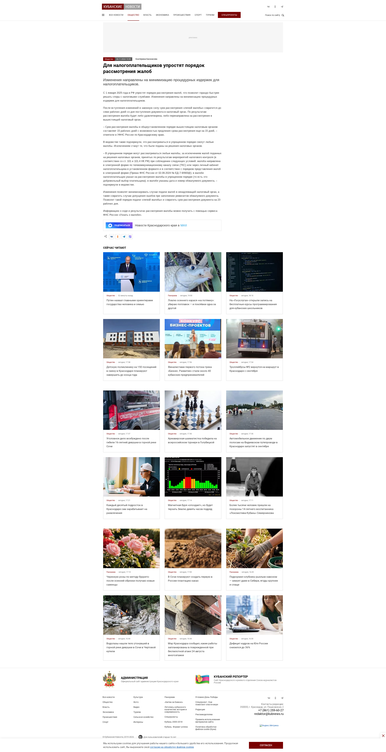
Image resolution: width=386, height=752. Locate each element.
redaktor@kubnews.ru (269, 714)
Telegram (282, 6)
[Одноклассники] (117, 236)
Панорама (170, 697)
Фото (136, 702)
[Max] (130, 236)
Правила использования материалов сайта (207, 720)
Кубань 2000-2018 (173, 722)
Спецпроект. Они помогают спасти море (206, 703)
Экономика (162, 15)
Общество (133, 15)
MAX (183, 225)
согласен (266, 745)
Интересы (138, 722)
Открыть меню (103, 15)
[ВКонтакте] (111, 236)
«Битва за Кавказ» (174, 702)
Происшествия (181, 15)
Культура (138, 697)
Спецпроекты (229, 15)
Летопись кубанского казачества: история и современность (176, 709)
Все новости (116, 15)
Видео (136, 707)
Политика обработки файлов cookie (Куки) (205, 728)
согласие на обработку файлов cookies (172, 747)
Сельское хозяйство (143, 717)
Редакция (200, 709)
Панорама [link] (172, 296)
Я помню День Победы (206, 697)
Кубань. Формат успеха (176, 727)
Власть (147, 15)
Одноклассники (275, 6)
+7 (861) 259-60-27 (271, 710)
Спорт (198, 15)
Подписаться (122, 225)
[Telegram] (124, 236)
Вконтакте (268, 6)
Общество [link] (110, 296)
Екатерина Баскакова (146, 59)
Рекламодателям (203, 714)
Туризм (210, 15)
